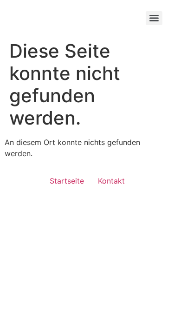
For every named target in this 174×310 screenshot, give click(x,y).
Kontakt (111, 180)
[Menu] (154, 18)
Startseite (67, 180)
